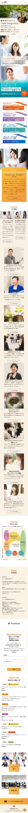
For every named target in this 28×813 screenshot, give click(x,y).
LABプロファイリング (14, 553)
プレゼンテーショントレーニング (21, 553)
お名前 (5, 655)
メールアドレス (7, 661)
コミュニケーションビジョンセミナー (14, 537)
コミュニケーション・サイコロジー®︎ (16, 545)
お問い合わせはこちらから (8, 614)
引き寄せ (6, 534)
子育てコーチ (8, 552)
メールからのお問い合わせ (16, 801)
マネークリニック (6, 545)
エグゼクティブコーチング (23, 543)
